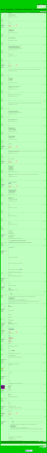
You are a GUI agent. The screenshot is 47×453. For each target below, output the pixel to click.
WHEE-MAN (2, 229)
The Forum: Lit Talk (2, 10)
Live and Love (6, 10)
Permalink (45, 13)
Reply (45, 11)
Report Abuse (23, 451)
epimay (1, 384)
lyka (1, 21)
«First (36, 441)
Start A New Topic (42, 11)
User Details (33, 9)
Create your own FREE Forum (22, 450)
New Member (45, 7)
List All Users (14, 9)
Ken (1, 239)
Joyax (1, 36)
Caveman (2, 281)
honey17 (1, 362)
